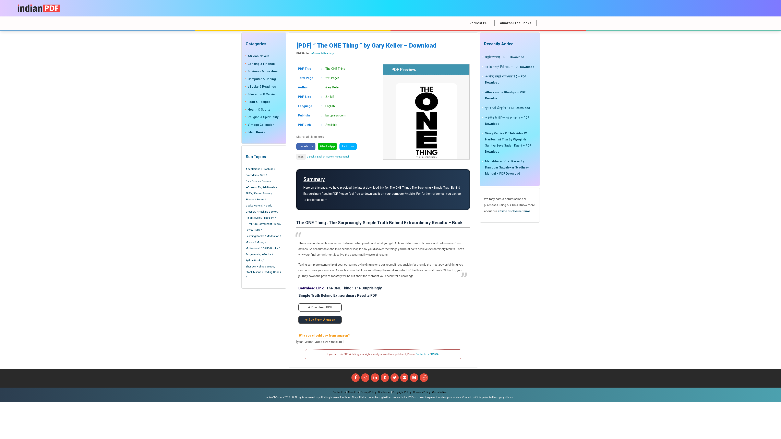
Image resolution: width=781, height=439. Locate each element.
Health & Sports (259, 109)
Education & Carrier (262, 94)
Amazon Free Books (515, 23)
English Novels (325, 156)
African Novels (258, 56)
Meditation (273, 236)
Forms (260, 199)
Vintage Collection (261, 125)
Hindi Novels (253, 217)
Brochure (268, 169)
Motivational (342, 156)
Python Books (254, 260)
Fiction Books (262, 193)
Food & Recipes (259, 102)
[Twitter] (394, 377)
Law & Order (253, 229)
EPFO (249, 193)
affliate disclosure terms (514, 211)
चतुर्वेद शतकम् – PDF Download (504, 57)
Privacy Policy (368, 392)
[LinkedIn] (375, 377)
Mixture (250, 242)
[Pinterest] (414, 377)
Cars (262, 175)
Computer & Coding (262, 79)
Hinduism (268, 217)
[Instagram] (365, 377)
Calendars (251, 175)
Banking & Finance (261, 64)
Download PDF (321, 307)
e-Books (311, 156)
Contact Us (339, 392)
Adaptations (253, 169)
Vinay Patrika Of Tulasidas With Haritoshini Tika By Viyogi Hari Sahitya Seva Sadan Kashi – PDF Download (508, 142)
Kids (277, 223)
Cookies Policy (421, 392)
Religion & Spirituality (263, 117)
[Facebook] (355, 377)
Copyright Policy (401, 392)
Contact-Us (422, 354)
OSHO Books (270, 248)
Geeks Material (254, 205)
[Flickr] (404, 377)
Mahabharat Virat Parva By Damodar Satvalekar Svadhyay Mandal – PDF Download (507, 167)
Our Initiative (439, 392)
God (268, 205)
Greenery (251, 211)
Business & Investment (264, 71)
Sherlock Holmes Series (260, 266)
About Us (353, 392)
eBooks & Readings (323, 53)
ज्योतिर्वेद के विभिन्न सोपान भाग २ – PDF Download (507, 121)
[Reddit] (424, 377)
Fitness (250, 199)
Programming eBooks (258, 254)
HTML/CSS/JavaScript (259, 223)
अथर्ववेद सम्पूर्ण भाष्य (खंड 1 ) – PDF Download (505, 79)
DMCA (435, 354)
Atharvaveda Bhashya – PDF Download (505, 95)
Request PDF (479, 23)
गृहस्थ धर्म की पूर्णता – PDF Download (507, 108)
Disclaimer (384, 392)
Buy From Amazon (322, 320)
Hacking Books (268, 211)
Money (261, 242)
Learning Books (255, 236)
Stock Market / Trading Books (263, 272)
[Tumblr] (385, 377)
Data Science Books (257, 181)
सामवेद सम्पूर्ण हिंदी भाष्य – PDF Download (509, 67)
